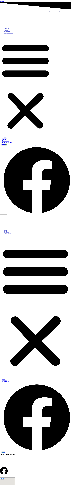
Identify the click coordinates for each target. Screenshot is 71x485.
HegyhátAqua (2, 1)
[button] (25, 86)
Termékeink (7, 31)
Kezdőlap (6, 28)
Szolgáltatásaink (8, 33)
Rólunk (6, 30)
